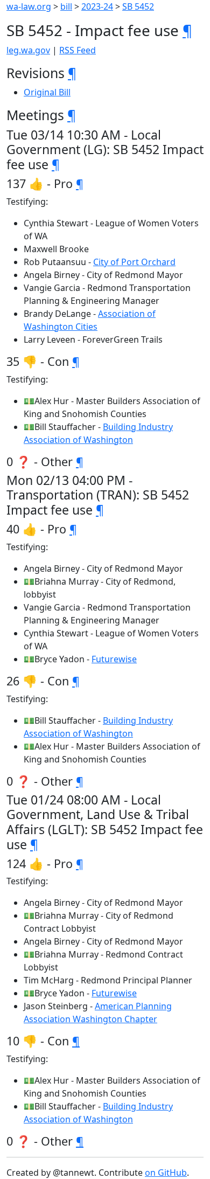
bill (66, 6)
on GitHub (166, 1172)
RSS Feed (77, 50)
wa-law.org (28, 6)
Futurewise (114, 659)
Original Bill (47, 92)
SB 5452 (138, 6)
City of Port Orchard (134, 262)
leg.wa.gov (28, 50)
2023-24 (97, 6)
